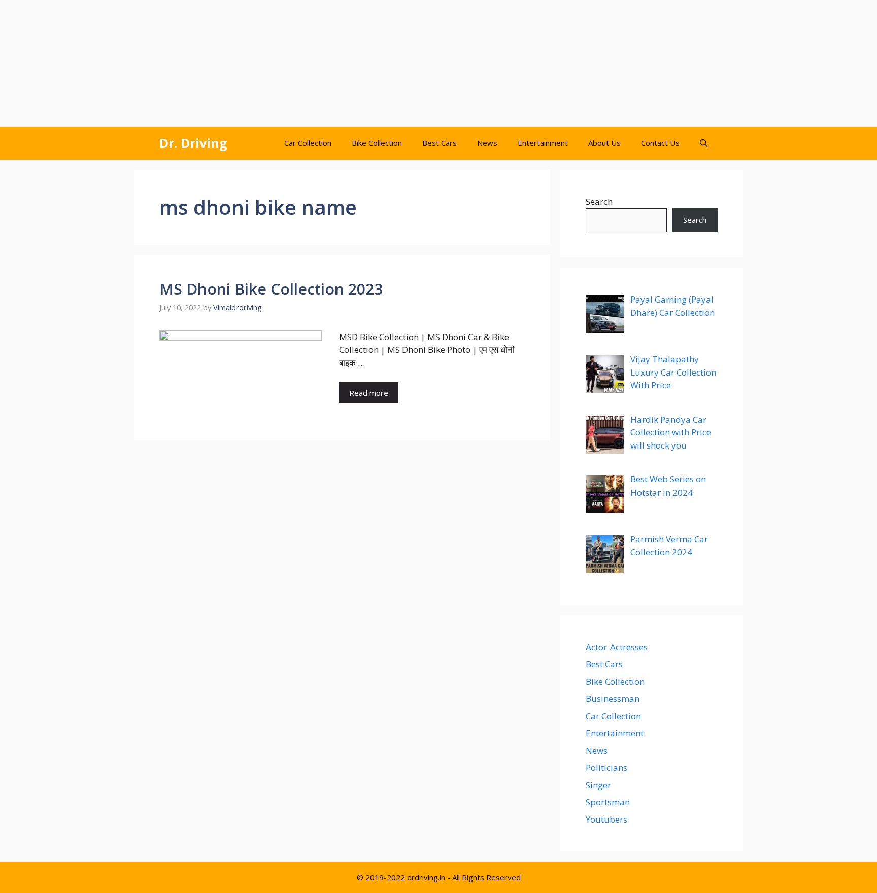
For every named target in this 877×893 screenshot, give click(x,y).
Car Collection (307, 143)
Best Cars (439, 143)
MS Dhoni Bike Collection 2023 (271, 289)
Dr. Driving (193, 143)
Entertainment (543, 143)
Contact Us (660, 143)
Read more (368, 393)
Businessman (612, 698)
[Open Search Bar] (704, 143)
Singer (598, 785)
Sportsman (608, 802)
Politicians (606, 767)
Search (599, 201)
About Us (604, 143)
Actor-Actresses (617, 647)
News (487, 143)
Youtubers (606, 819)
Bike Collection (377, 143)
